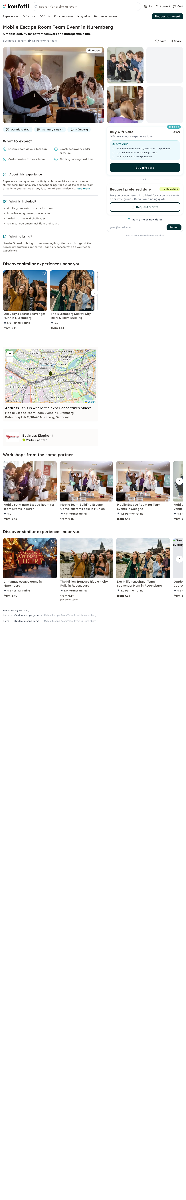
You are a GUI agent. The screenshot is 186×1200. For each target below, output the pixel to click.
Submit (174, 227)
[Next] (93, 292)
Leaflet (91, 401)
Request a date (147, 207)
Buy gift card (145, 167)
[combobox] (86, 6)
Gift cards (29, 16)
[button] (50, 373)
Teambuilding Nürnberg (16, 610)
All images (94, 50)
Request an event (167, 16)
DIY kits (45, 16)
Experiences (11, 16)
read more (83, 188)
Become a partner (105, 16)
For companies (63, 16)
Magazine (83, 16)
